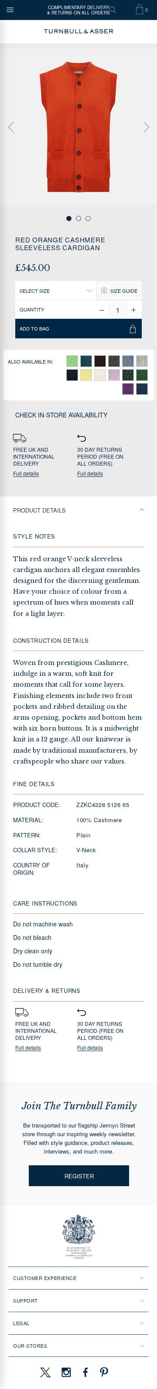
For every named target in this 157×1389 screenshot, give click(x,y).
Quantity (32, 309)
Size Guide (123, 290)
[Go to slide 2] (78, 218)
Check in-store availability (61, 414)
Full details (26, 473)
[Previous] (11, 127)
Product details (39, 510)
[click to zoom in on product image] (78, 127)
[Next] (146, 127)
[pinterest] (103, 1372)
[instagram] (66, 1372)
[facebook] (85, 1372)
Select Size (35, 290)
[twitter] (45, 1372)
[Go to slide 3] (88, 218)
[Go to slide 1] (69, 218)
